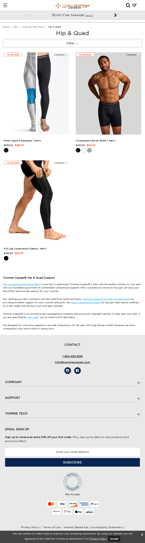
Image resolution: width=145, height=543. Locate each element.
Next (115, 15)
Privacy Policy (30, 527)
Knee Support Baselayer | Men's (22, 140)
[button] (128, 5)
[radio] (6, 150)
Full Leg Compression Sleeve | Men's (25, 248)
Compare (59, 54)
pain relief (33, 317)
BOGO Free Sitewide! (72, 15)
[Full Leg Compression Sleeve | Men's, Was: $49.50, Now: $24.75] (36, 201)
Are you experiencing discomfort (21, 284)
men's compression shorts (86, 302)
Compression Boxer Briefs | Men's (95, 140)
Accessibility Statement (106, 527)
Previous (29, 15)
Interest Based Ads (76, 527)
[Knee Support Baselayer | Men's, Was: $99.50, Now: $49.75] (36, 93)
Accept (114, 538)
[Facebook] (77, 370)
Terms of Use (51, 527)
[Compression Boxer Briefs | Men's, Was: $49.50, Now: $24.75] (108, 93)
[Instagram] (67, 370)
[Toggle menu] (5, 5)
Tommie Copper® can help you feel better (106, 299)
